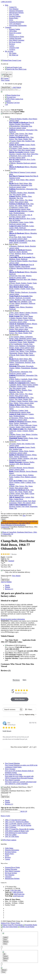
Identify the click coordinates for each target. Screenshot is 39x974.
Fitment (7, 587)
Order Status (9, 848)
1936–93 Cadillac (11, 834)
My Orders (12, 53)
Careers (11, 46)
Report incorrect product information (13, 619)
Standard (11, 561)
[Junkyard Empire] (13, 67)
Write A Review (20, 699)
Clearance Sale (14, 48)
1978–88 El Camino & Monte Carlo (17, 831)
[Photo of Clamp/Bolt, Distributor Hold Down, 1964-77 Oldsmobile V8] (19, 534)
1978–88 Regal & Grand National (16, 833)
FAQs (11, 20)
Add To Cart (5, 580)
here (24, 515)
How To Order (14, 14)
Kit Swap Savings (15, 42)
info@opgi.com (19, 894)
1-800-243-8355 (17, 892)
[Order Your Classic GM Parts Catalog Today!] (8, 840)
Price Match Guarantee (16, 40)
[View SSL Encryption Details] (9, 927)
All (6, 525)
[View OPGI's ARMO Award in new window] (26, 927)
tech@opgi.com (18, 896)
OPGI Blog (13, 31)
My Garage (5, 78)
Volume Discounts (15, 38)
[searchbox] (11, 709)
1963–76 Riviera (10, 827)
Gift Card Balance (15, 24)
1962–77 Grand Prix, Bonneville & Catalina (19, 829)
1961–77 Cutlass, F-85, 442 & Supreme (18, 825)
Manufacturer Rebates (16, 12)
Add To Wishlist (6, 582)
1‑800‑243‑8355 (6, 2)
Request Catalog (14, 29)
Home (3, 525)
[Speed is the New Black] (15, 69)
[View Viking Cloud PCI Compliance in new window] (12, 925)
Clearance (8, 877)
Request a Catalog (5, 815)
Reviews (12, 44)
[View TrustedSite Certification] (30, 925)
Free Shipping (13, 9)
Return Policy (13, 18)
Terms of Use (5, 923)
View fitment (16, 576)
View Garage (5, 80)
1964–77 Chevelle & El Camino (15, 820)
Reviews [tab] (16, 680)
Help (6, 5)
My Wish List (13, 55)
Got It (3, 519)
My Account (9, 51)
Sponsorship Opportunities (18, 25)
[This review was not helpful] (34, 747)
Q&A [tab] (24, 680)
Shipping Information (16, 11)
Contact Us (13, 7)
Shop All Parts (6, 87)
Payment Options (14, 16)
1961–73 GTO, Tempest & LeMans (17, 822)
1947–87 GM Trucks (12, 836)
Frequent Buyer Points (16, 36)
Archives (12, 49)
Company (8, 27)
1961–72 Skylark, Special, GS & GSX (17, 823)
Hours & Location (15, 33)
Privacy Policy (15, 923)
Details (7, 585)
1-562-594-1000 (15, 890)
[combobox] (27, 714)
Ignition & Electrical (13, 525)
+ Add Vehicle (16, 87)
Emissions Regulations (16, 22)
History (11, 35)
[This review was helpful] (30, 747)
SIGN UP (23, 811)
